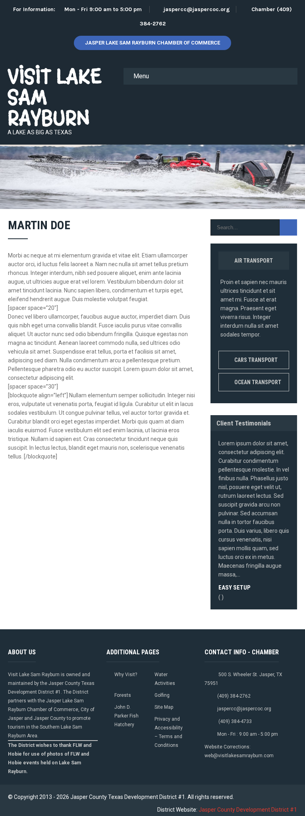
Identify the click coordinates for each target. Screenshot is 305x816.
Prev (281, 608)
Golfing (162, 695)
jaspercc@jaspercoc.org (196, 9)
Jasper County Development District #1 (248, 809)
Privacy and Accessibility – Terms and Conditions (168, 732)
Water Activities (164, 679)
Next (289, 608)
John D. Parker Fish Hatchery (126, 715)
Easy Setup (234, 587)
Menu (141, 76)
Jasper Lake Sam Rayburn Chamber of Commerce (152, 43)
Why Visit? (125, 674)
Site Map (163, 707)
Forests (122, 695)
